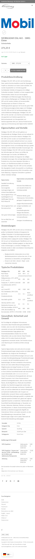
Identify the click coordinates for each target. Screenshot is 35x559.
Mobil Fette (20, 434)
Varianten (4, 63)
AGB (2, 500)
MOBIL (19, 423)
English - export (5, 513)
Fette (18, 426)
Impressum (4, 506)
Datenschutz (4, 502)
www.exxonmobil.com (22, 374)
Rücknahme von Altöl (7, 511)
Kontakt (3, 509)
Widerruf (3, 518)
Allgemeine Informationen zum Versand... (12, 471)
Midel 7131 (4, 515)
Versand (23, 52)
